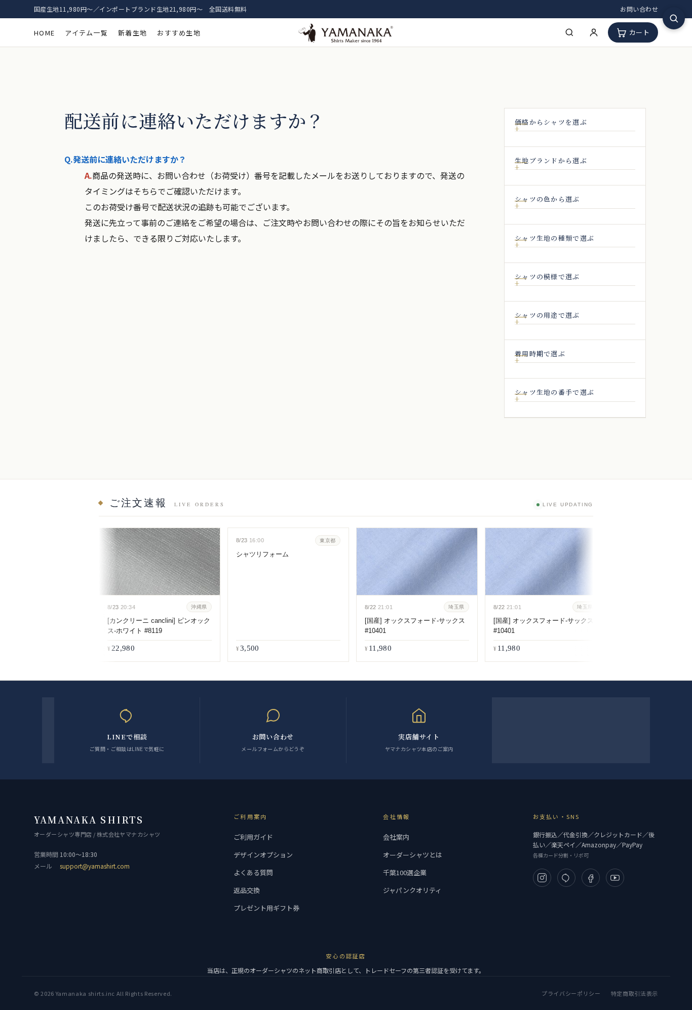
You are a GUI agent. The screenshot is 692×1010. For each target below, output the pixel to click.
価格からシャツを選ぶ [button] (551, 122)
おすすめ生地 (179, 33)
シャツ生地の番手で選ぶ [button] (554, 392)
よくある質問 (253, 872)
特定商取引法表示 (634, 993)
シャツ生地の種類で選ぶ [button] (554, 238)
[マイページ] (594, 32)
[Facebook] (591, 878)
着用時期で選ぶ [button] (540, 353)
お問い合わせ (639, 9)
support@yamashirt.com (95, 866)
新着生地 (132, 33)
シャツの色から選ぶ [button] (547, 199)
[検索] (569, 32)
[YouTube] (615, 878)
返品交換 (247, 890)
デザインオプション (263, 854)
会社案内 (396, 837)
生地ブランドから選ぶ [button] (551, 160)
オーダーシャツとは (412, 854)
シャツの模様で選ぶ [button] (547, 276)
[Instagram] (542, 878)
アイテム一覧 (86, 33)
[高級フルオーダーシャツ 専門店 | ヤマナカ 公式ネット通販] (346, 32)
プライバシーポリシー (571, 993)
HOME (44, 33)
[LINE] (566, 878)
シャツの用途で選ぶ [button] (547, 315)
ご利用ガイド (253, 837)
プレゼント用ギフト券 (266, 908)
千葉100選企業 (405, 872)
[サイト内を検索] (674, 18)
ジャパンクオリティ (412, 890)
